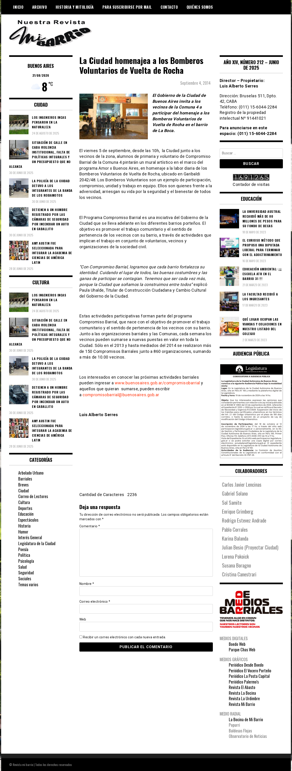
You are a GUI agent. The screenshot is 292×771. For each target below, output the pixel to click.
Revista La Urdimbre (244, 698)
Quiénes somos (200, 7)
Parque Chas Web (242, 649)
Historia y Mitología (75, 7)
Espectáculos (28, 520)
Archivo (39, 7)
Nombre (86, 584)
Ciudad (23, 491)
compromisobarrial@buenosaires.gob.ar (121, 394)
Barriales (25, 479)
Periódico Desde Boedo (246, 665)
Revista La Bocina (242, 693)
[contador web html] (251, 178)
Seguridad (26, 573)
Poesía (23, 549)
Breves (23, 485)
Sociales (24, 578)
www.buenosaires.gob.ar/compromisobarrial (157, 382)
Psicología (26, 561)
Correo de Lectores (33, 496)
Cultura (24, 502)
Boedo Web (237, 644)
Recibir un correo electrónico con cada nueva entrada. (124, 637)
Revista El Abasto (242, 687)
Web (82, 619)
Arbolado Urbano (31, 473)
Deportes (25, 508)
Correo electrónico (94, 601)
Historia (24, 526)
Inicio (18, 7)
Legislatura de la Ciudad (36, 543)
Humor (23, 532)
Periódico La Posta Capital (249, 676)
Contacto (169, 7)
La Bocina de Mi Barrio (246, 719)
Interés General (30, 537)
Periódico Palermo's (244, 682)
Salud (22, 567)
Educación (26, 514)
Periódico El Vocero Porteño (250, 670)
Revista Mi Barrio (242, 704)
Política (24, 555)
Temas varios (28, 584)
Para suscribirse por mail (127, 7)
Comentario (89, 526)
